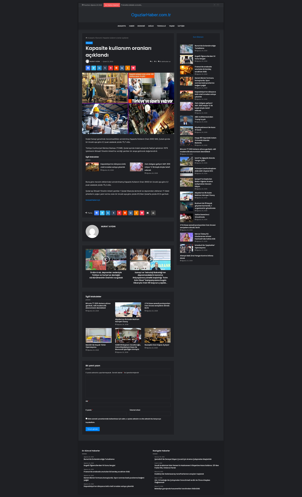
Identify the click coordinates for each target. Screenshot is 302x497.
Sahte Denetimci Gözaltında (202, 215)
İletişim (181, 26)
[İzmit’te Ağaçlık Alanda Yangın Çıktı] (186, 161)
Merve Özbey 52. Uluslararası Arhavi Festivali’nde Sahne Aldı (205, 236)
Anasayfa (122, 26)
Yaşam (171, 26)
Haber (131, 26)
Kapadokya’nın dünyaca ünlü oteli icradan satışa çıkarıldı (205, 94)
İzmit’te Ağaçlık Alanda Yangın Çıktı (205, 159)
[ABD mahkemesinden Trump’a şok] (186, 120)
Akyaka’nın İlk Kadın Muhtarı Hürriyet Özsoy (127, 320)
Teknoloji (161, 26)
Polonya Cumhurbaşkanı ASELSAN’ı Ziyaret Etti (205, 169)
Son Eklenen (198, 37)
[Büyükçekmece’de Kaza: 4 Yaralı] (186, 130)
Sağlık (151, 26)
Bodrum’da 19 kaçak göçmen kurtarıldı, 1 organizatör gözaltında (205, 205)
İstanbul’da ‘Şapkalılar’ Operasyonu (205, 246)
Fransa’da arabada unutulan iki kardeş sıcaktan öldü (140, 5)
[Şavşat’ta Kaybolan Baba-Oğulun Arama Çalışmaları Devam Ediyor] (186, 182)
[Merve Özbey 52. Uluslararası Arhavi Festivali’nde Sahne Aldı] (186, 237)
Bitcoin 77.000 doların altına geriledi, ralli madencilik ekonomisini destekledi (98, 305)
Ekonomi (141, 26)
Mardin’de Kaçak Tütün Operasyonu (96, 346)
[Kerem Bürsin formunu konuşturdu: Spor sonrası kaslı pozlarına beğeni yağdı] (186, 81)
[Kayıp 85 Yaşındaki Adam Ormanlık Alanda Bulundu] (186, 141)
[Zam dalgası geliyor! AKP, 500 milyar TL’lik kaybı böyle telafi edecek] (136, 166)
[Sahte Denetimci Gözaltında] (186, 217)
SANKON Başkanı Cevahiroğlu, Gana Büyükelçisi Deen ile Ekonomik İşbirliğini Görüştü (128, 347)
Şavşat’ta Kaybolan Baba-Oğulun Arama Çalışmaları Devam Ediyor (204, 183)
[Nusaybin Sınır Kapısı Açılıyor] (158, 335)
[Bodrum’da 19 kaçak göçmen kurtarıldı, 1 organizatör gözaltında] (186, 206)
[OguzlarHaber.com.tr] (151, 15)
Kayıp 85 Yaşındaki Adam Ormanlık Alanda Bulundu (205, 140)
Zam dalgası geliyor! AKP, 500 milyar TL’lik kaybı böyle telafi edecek (157, 167)
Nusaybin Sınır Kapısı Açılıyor (157, 345)
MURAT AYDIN (95, 61)
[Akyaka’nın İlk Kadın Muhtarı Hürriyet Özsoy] (128, 309)
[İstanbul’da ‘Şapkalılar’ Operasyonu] (186, 248)
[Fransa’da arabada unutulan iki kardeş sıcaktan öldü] (186, 70)
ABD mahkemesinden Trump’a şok (204, 118)
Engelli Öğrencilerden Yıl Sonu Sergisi (205, 57)
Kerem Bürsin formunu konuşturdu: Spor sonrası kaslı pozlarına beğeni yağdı (204, 82)
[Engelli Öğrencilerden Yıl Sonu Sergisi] (186, 59)
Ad (87, 401)
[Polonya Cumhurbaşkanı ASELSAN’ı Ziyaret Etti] (186, 171)
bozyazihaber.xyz (93, 200)
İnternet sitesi (135, 410)
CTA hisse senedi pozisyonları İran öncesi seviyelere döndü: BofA (157, 305)
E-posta (89, 410)
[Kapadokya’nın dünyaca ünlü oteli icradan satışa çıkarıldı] (92, 166)
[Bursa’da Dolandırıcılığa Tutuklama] (186, 49)
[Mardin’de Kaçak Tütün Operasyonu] (99, 335)
